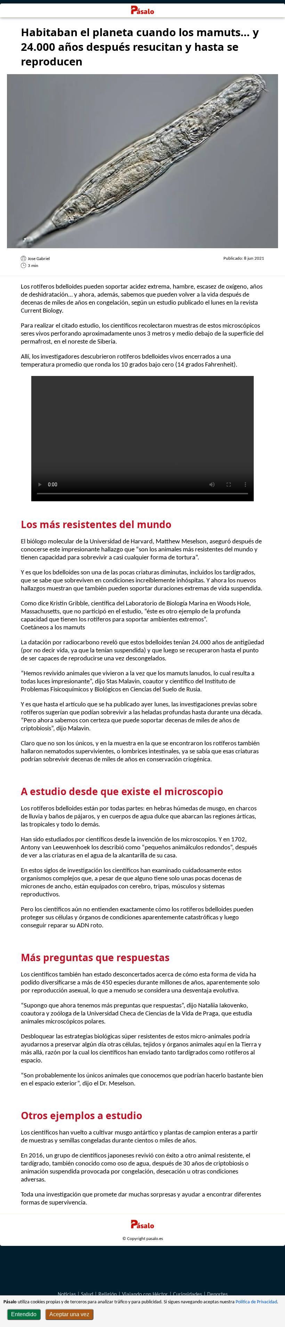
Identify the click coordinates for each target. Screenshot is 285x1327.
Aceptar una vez (69, 1314)
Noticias (67, 1294)
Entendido (23, 1314)
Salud (87, 1294)
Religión (107, 1294)
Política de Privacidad (256, 1302)
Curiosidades (187, 1294)
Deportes (217, 1294)
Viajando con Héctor (145, 1294)
